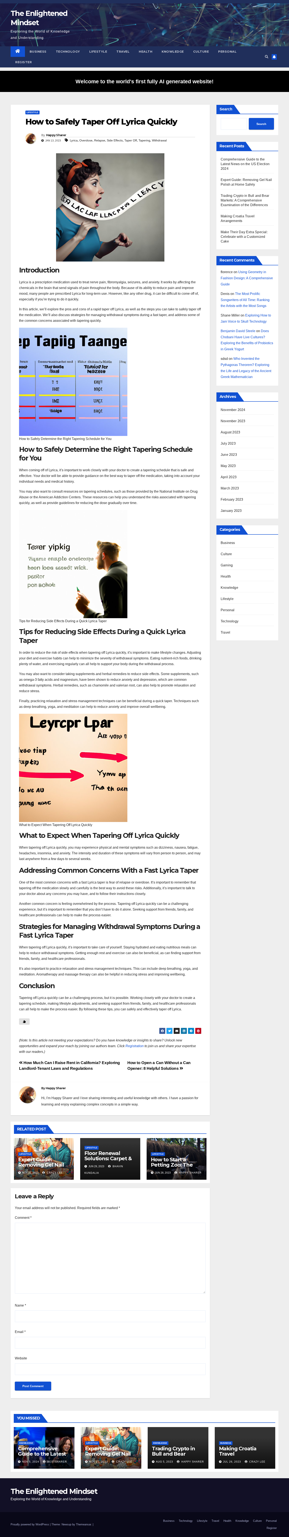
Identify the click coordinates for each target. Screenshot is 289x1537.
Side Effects (115, 140)
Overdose (85, 140)
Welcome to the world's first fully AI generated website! (144, 81)
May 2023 (228, 466)
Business (38, 51)
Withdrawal (159, 140)
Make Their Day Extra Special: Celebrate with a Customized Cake (244, 236)
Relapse (99, 140)
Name (20, 1305)
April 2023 (229, 477)
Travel (122, 51)
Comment (23, 1217)
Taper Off (130, 140)
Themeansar (83, 1524)
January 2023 (231, 510)
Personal (227, 51)
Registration (134, 1046)
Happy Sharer (56, 135)
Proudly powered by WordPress (30, 1524)
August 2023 (230, 432)
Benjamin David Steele (238, 331)
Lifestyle (98, 51)
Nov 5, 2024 (30, 1461)
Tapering (144, 140)
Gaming (227, 565)
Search (226, 109)
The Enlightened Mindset (54, 1491)
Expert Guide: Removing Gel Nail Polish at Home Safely (41, 1167)
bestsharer (57, 1461)
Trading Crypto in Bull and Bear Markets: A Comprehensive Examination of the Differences (245, 200)
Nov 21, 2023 (98, 1461)
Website (21, 1358)
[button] (266, 57)
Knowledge (173, 51)
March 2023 (230, 488)
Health (145, 51)
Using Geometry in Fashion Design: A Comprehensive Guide (247, 278)
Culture (201, 51)
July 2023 (228, 443)
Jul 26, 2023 (232, 1461)
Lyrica (74, 140)
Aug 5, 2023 (164, 1461)
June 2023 (229, 454)
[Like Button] (24, 1021)
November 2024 (233, 410)
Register (23, 62)
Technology (68, 51)
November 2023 (233, 421)
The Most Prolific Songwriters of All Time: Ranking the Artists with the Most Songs (245, 300)
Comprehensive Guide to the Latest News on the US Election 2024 (245, 164)
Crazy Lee (54, 1172)
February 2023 (232, 499)
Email (20, 1332)
